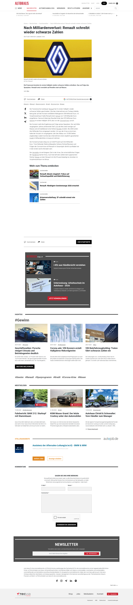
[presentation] (116, 15)
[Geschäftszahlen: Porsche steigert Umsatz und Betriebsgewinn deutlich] (31, 333)
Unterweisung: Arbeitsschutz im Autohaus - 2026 (69, 284)
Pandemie (35, 155)
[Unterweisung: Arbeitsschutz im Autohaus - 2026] (39, 285)
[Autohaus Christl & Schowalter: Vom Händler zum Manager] (102, 398)
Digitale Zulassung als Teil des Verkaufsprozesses (67, 268)
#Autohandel (97, 410)
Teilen (43, 99)
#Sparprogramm (43, 377)
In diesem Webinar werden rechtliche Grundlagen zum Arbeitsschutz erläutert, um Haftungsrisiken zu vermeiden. (70, 289)
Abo (104, 3)
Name (69, 485)
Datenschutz (102, 600)
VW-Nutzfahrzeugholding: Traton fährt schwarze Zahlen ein (102, 349)
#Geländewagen (27, 410)
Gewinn (32, 120)
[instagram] (61, 580)
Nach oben (113, 585)
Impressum (90, 600)
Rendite (59, 129)
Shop (92, 3)
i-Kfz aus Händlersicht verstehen (69, 265)
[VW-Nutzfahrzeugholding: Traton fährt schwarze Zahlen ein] (102, 333)
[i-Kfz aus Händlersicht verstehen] (39, 267)
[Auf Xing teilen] (25, 121)
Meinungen (61, 8)
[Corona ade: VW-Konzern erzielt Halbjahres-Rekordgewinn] (66, 333)
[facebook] (57, 580)
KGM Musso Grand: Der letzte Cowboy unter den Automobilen (65, 414)
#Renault (29, 377)
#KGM (60, 410)
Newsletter (85, 3)
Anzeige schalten (55, 459)
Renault (51, 109)
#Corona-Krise (69, 377)
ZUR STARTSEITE (84, 242)
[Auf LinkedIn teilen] (25, 117)
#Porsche (25, 345)
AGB (96, 600)
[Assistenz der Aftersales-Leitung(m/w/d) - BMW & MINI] (19, 448)
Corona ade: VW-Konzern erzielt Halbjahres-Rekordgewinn (65, 349)
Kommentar (44, 493)
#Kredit (56, 377)
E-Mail (43, 485)
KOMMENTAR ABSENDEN (66, 525)
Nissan (37, 157)
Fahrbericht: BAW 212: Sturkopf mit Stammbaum (30, 414)
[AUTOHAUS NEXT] (35, 256)
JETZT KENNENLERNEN (57, 298)
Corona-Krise (64, 120)
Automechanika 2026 (46, 8)
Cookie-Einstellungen (113, 600)
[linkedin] (71, 580)
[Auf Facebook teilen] (25, 109)
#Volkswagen (62, 345)
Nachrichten (31, 8)
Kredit (32, 138)
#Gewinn (22, 320)
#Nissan (82, 377)
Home (26, 23)
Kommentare (31, 99)
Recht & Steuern (74, 8)
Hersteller (35, 152)
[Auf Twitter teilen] (25, 113)
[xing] (66, 580)
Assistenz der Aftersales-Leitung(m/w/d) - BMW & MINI (60, 445)
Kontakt (100, 594)
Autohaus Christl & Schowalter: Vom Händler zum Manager (101, 414)
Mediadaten (88, 594)
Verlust (57, 116)
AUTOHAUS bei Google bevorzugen (77, 99)
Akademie (86, 8)
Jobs (97, 3)
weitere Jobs (38, 459)
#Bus (94, 345)
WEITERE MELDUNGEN (24, 367)
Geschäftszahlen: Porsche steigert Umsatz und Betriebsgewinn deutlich (27, 351)
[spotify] (76, 580)
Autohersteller (43, 23)
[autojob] (111, 439)
